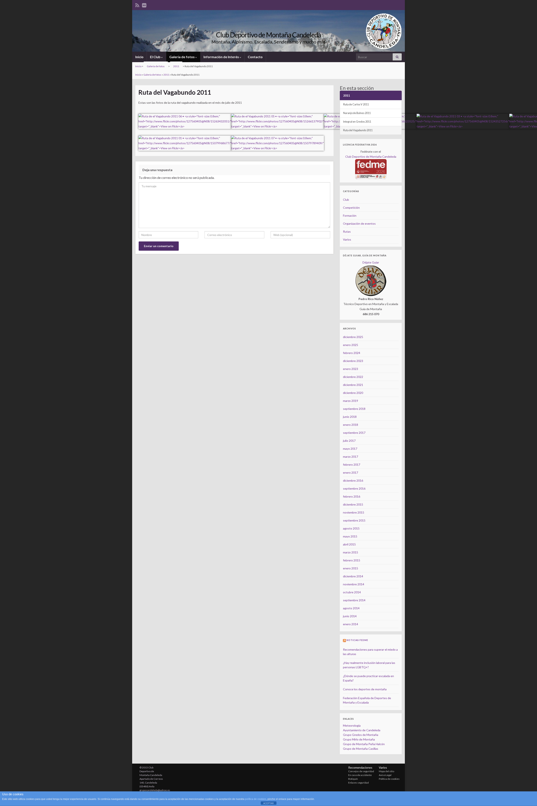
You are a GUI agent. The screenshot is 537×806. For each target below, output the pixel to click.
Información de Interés (221, 57)
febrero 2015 (351, 560)
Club (346, 199)
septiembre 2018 (354, 408)
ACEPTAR (268, 803)
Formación (349, 215)
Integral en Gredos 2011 (357, 121)
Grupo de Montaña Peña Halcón (364, 744)
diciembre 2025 (353, 337)
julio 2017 (349, 440)
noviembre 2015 (353, 512)
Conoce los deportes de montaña (365, 689)
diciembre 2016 (353, 480)
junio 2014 (350, 616)
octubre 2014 (352, 592)
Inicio (139, 57)
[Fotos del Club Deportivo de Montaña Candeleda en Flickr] (144, 4)
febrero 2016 (351, 496)
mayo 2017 (350, 448)
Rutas (347, 231)
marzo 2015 (350, 552)
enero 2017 (350, 472)
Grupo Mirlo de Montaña (359, 739)
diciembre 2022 (353, 377)
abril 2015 (349, 544)
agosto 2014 (351, 608)
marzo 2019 (350, 400)
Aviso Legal (385, 775)
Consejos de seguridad (361, 771)
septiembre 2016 (354, 488)
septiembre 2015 (354, 520)
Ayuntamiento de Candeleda (361, 730)
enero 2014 (350, 624)
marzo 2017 (350, 456)
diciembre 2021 (353, 385)
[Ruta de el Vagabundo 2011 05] (277, 119)
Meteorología (352, 725)
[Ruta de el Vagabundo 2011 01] (184, 140)
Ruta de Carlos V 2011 (356, 104)
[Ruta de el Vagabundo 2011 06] (184, 119)
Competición (351, 207)
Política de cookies (389, 778)
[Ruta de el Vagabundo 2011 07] (277, 140)
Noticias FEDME (357, 640)
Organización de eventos (359, 223)
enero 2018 (350, 424)
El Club (155, 57)
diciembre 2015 (353, 504)
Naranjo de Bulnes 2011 (357, 113)
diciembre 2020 (353, 392)
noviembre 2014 (353, 584)
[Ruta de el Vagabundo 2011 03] (463, 119)
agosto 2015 (351, 528)
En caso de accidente (360, 775)
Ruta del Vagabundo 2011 (358, 130)
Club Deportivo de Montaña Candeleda (268, 35)
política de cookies (255, 799)
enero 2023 (350, 369)
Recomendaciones (360, 767)
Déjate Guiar (370, 262)
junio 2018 (350, 416)
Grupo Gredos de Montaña (360, 735)
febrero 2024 (351, 353)
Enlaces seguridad (358, 782)
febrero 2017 (351, 464)
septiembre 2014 (354, 600)
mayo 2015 (350, 536)
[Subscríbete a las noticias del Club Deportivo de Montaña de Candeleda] (137, 4)
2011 (176, 66)
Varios (347, 239)
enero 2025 (350, 345)
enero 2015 (350, 568)
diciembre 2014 (353, 576)
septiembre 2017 (354, 432)
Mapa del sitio (386, 771)
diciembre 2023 (353, 361)
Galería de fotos (182, 57)
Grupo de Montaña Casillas (360, 748)
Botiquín (353, 778)
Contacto (255, 57)
